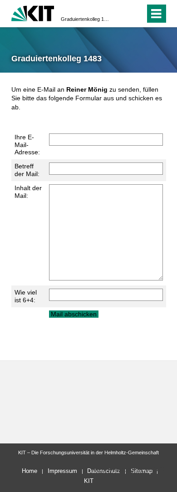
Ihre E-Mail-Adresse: (27, 144)
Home (29, 470)
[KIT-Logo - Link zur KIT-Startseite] (32, 12)
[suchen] (121, 14)
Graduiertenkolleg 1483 (86, 19)
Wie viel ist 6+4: (26, 296)
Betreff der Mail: (27, 169)
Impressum (62, 470)
